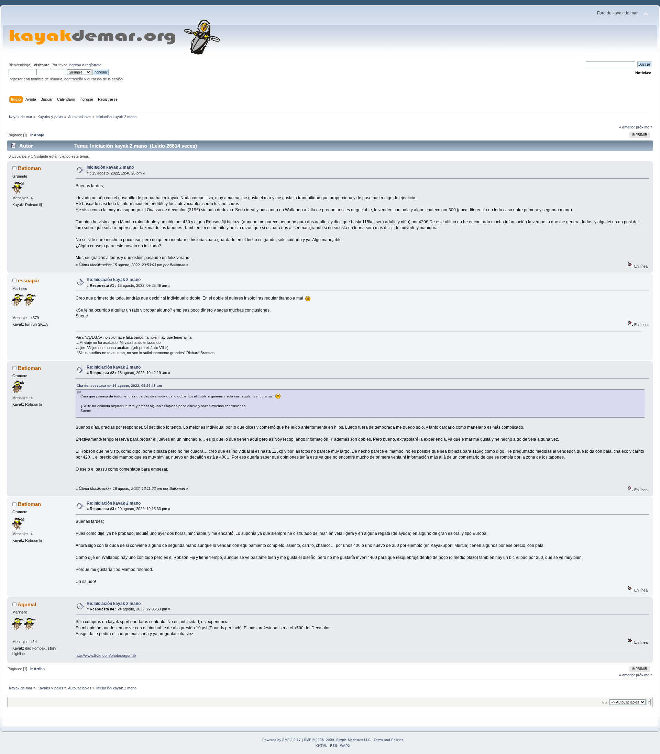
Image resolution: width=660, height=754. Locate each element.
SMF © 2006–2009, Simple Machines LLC (337, 740)
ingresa (75, 65)
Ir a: (605, 702)
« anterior (627, 127)
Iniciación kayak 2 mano (110, 167)
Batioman (29, 168)
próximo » (644, 127)
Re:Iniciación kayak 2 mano (114, 279)
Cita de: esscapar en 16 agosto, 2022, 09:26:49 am (119, 385)
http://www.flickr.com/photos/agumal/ (106, 655)
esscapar (29, 280)
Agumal (27, 604)
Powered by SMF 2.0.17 (281, 740)
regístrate (93, 65)
